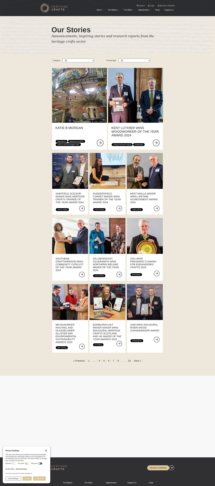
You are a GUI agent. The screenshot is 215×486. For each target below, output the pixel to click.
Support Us (131, 483)
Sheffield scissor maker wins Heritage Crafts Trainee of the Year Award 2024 (70, 198)
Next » (137, 360)
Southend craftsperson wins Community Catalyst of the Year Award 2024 (69, 264)
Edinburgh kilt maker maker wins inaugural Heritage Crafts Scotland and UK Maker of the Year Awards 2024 (107, 332)
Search (142, 6)
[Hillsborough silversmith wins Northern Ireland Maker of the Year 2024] (119, 274)
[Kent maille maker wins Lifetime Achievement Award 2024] (156, 208)
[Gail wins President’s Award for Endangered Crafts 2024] (156, 273)
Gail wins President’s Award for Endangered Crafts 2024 (143, 263)
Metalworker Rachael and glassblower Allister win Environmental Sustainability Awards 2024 (66, 333)
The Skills (88, 483)
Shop (157, 10)
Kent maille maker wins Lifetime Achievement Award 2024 (144, 198)
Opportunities (111, 483)
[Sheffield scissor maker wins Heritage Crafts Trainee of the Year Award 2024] (82, 208)
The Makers (67, 483)
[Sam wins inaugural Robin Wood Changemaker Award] (156, 339)
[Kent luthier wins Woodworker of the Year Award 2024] (156, 143)
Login (151, 6)
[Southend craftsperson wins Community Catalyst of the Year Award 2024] (82, 274)
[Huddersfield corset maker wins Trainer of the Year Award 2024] (119, 208)
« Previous (79, 360)
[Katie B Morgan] (100, 143)
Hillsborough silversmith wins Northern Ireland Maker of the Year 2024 (106, 264)
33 (129, 360)
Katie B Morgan (69, 128)
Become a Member (167, 6)
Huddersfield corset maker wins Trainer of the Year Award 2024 (107, 198)
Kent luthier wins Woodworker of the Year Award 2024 (135, 131)
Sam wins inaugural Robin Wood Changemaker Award (144, 327)
